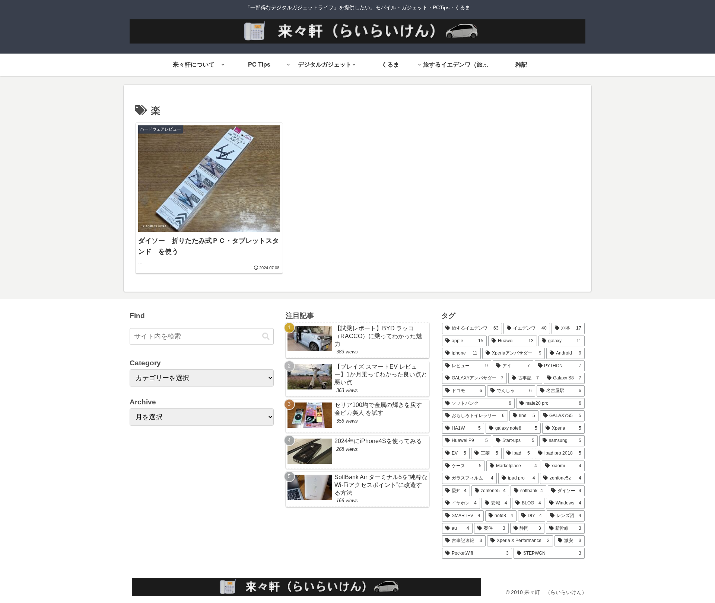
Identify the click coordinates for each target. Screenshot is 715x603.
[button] (266, 336)
